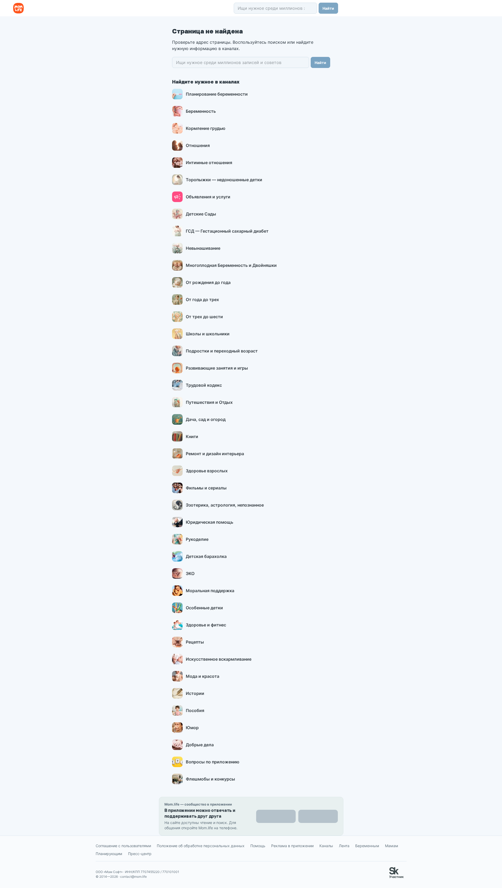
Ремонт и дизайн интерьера (215, 453)
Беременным (367, 845)
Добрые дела (200, 744)
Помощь (257, 845)
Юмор (192, 727)
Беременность (201, 111)
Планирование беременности (217, 94)
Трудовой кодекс (204, 385)
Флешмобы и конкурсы (210, 779)
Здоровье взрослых (207, 470)
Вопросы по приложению (212, 761)
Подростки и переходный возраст (222, 351)
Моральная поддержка (210, 590)
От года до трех (202, 299)
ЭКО (190, 573)
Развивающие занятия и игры (217, 368)
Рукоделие (197, 539)
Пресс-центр (140, 853)
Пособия (195, 710)
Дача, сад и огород (206, 419)
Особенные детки (204, 607)
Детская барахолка (206, 556)
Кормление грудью (205, 128)
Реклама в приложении (292, 845)
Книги (192, 436)
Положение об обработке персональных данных (201, 845)
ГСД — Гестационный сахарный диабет (227, 231)
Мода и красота (202, 676)
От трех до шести (204, 316)
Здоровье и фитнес (206, 624)
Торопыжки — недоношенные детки (224, 179)
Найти (328, 8)
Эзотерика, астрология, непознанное (225, 505)
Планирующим (109, 853)
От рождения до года (208, 282)
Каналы (326, 845)
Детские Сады (201, 214)
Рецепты (195, 642)
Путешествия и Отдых (209, 402)
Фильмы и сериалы (206, 487)
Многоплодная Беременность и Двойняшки (231, 265)
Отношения (198, 145)
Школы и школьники (208, 333)
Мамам (391, 845)
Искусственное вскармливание (218, 659)
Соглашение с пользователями (123, 845)
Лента (344, 845)
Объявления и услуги (208, 196)
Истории (195, 693)
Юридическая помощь (209, 522)
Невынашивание (203, 248)
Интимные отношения (209, 162)
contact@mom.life (133, 877)
